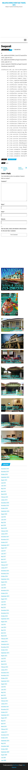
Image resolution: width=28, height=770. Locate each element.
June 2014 (3, 627)
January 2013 (4, 670)
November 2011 (5, 709)
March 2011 (4, 726)
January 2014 (4, 641)
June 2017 (3, 553)
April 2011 (3, 723)
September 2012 (5, 681)
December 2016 (5, 570)
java (7, 163)
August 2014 (4, 621)
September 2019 (5, 477)
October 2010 (4, 738)
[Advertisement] (14, 22)
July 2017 (3, 551)
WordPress (15, 765)
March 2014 (4, 636)
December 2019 (5, 468)
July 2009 (3, 757)
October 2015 (4, 593)
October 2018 (4, 508)
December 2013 (5, 644)
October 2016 (4, 576)
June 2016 (3, 587)
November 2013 (5, 647)
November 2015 (5, 590)
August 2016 (4, 582)
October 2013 (4, 650)
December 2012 (5, 672)
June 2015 (3, 604)
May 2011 (3, 721)
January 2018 (4, 534)
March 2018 (4, 528)
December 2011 (5, 706)
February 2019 (4, 497)
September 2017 (5, 545)
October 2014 (4, 616)
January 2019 (4, 500)
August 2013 (4, 655)
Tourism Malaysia (12, 159)
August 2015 (4, 599)
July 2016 (3, 585)
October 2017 (4, 542)
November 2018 (5, 505)
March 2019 (4, 494)
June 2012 (3, 689)
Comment (4, 181)
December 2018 (5, 502)
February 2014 (4, 638)
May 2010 (3, 743)
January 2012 (4, 704)
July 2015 (3, 602)
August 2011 (4, 718)
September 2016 (5, 579)
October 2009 (4, 749)
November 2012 (5, 675)
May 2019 (3, 488)
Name (3, 204)
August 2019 (4, 480)
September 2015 (5, 596)
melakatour (17, 49)
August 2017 (4, 548)
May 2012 (3, 692)
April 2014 (3, 633)
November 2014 (5, 613)
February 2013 (4, 667)
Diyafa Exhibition (20, 168)
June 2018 (3, 519)
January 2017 (4, 568)
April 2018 (3, 525)
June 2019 (3, 485)
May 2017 (3, 556)
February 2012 (4, 701)
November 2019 (5, 471)
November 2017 (5, 539)
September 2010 (5, 740)
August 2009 (4, 755)
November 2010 (5, 735)
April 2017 (3, 559)
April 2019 (3, 491)
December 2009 (5, 746)
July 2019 (3, 483)
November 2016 (5, 573)
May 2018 (3, 522)
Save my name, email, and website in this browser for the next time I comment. (14, 230)
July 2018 (3, 517)
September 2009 (5, 752)
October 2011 (4, 712)
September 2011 (5, 715)
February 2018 (4, 531)
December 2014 (5, 610)
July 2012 (3, 687)
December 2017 (5, 536)
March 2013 (4, 664)
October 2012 (4, 678)
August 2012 (4, 684)
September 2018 (5, 511)
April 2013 (3, 661)
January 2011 (4, 732)
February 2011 (4, 729)
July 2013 (3, 658)
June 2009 (3, 760)
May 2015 (3, 607)
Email (3, 211)
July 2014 (3, 624)
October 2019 (4, 474)
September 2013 (5, 653)
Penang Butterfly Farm (5, 169)
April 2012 (3, 695)
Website (3, 219)
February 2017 (4, 565)
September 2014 (5, 619)
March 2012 (4, 698)
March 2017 (4, 562)
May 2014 (3, 630)
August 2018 (4, 514)
